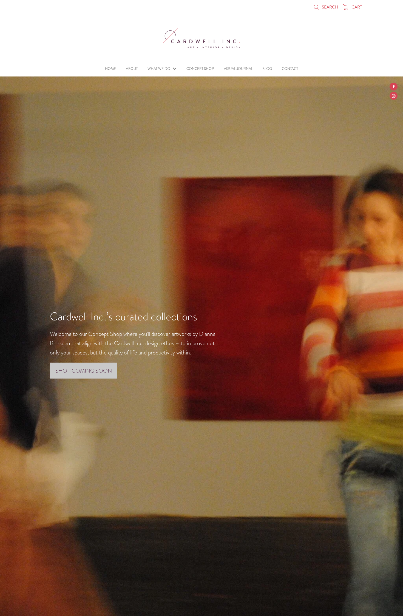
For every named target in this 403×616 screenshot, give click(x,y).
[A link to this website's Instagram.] (394, 96)
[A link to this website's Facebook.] (394, 87)
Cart (356, 7)
